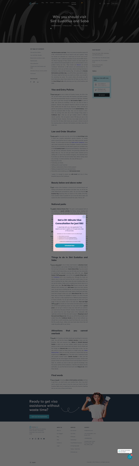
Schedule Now (69, 245)
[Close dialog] (84, 216)
